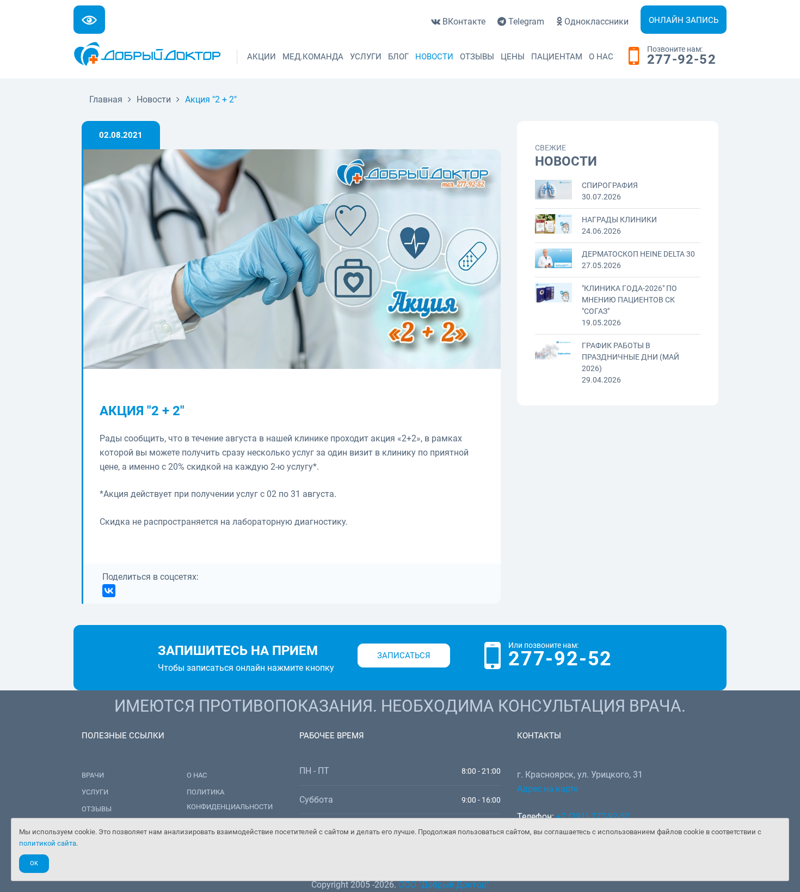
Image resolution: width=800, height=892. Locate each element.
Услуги (365, 57)
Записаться (403, 655)
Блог (398, 57)
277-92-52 (681, 60)
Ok (34, 863)
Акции (261, 57)
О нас (601, 57)
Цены (513, 57)
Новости (434, 57)
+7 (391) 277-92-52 (593, 816)
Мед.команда (312, 57)
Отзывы (477, 57)
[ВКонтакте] (108, 590)
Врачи (93, 775)
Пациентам (556, 57)
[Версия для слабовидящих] (89, 19)
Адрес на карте (547, 789)
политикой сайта (47, 843)
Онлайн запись (683, 20)
